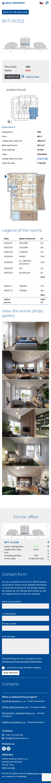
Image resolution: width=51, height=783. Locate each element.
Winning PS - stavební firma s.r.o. (18, 713)
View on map (8, 768)
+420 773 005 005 (14, 735)
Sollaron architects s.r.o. (14, 722)
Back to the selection (15, 12)
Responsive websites (38, 773)
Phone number (9, 624)
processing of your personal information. (22, 661)
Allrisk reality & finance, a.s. (15, 707)
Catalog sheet (32, 77)
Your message (8, 636)
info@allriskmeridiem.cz (17, 738)
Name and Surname (11, 601)
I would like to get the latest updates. (23, 667)
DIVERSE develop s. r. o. (14, 701)
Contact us (12, 77)
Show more (7, 127)
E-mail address (9, 614)
